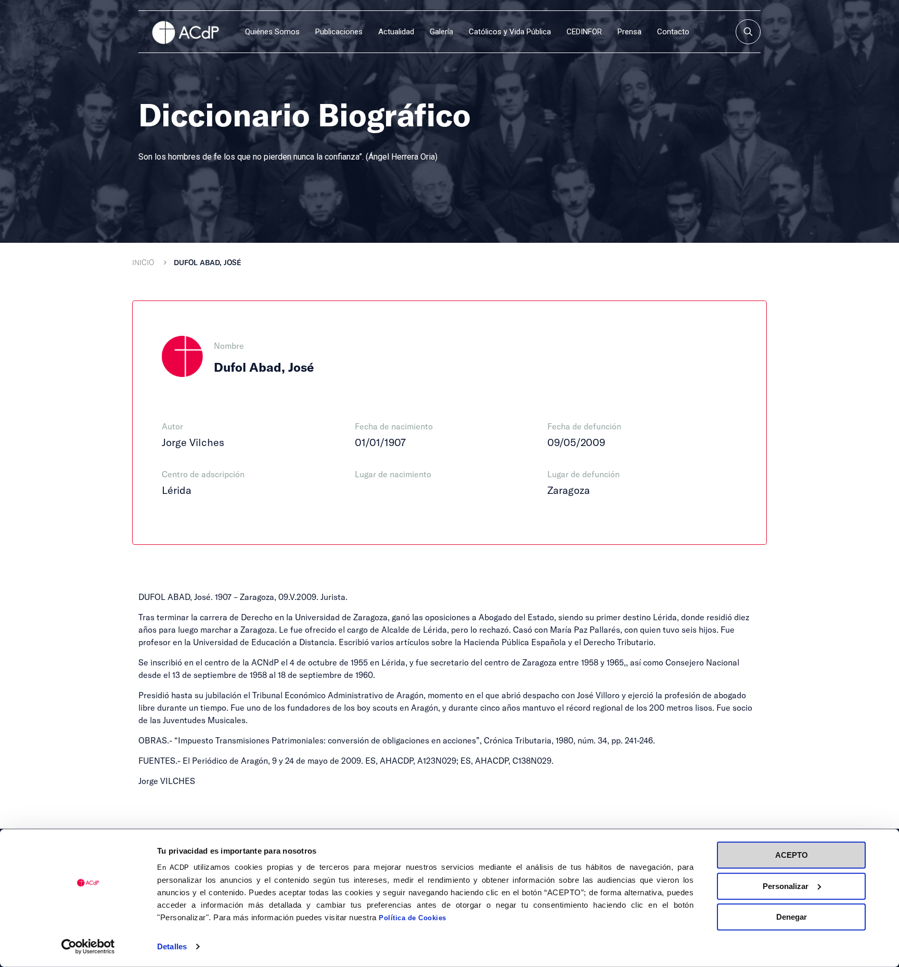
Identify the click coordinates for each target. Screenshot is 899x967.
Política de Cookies (412, 918)
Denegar (791, 916)
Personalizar (785, 885)
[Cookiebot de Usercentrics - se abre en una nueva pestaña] (88, 947)
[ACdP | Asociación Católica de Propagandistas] (185, 32)
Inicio (143, 262)
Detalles (172, 946)
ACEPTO (791, 855)
